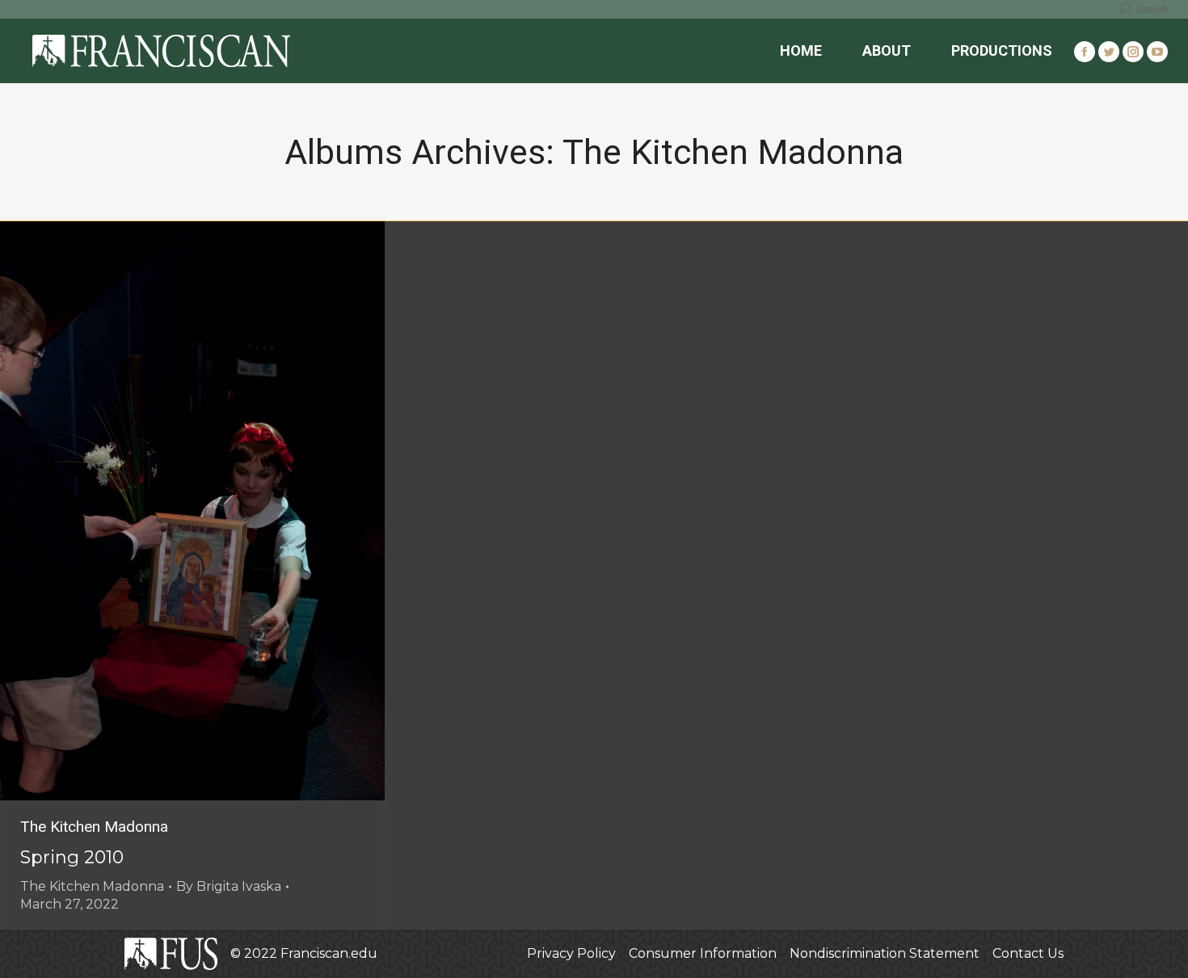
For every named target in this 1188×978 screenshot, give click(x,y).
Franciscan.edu (328, 953)
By (228, 886)
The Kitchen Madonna (94, 826)
